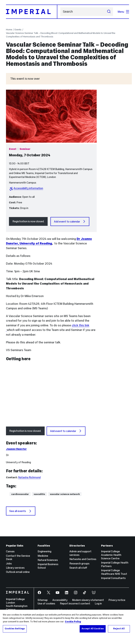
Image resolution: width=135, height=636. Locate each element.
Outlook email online (18, 572)
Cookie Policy (73, 621)
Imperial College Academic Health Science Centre (111, 555)
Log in (98, 603)
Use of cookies (46, 603)
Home (9, 29)
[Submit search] (109, 11)
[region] (67, 623)
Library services (15, 567)
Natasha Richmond (29, 477)
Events (18, 29)
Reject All (118, 628)
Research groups (79, 563)
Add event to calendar (67, 221)
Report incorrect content (75, 603)
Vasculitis (39, 494)
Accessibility (60, 600)
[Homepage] (31, 12)
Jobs (9, 563)
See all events (17, 511)
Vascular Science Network (65, 494)
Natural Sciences (48, 560)
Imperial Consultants (113, 578)
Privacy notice (116, 600)
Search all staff (78, 567)
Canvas (10, 551)
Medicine (43, 555)
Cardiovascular (20, 494)
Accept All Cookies (93, 628)
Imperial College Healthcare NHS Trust (114, 572)
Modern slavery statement (88, 600)
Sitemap (43, 600)
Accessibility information (28, 188)
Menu (121, 11)
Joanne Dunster (16, 449)
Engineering (44, 551)
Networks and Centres (82, 559)
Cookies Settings (15, 628)
